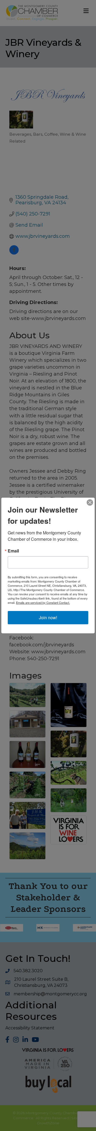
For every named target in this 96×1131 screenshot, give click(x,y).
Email (13, 551)
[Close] (90, 502)
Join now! (48, 617)
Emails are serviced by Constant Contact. (43, 602)
